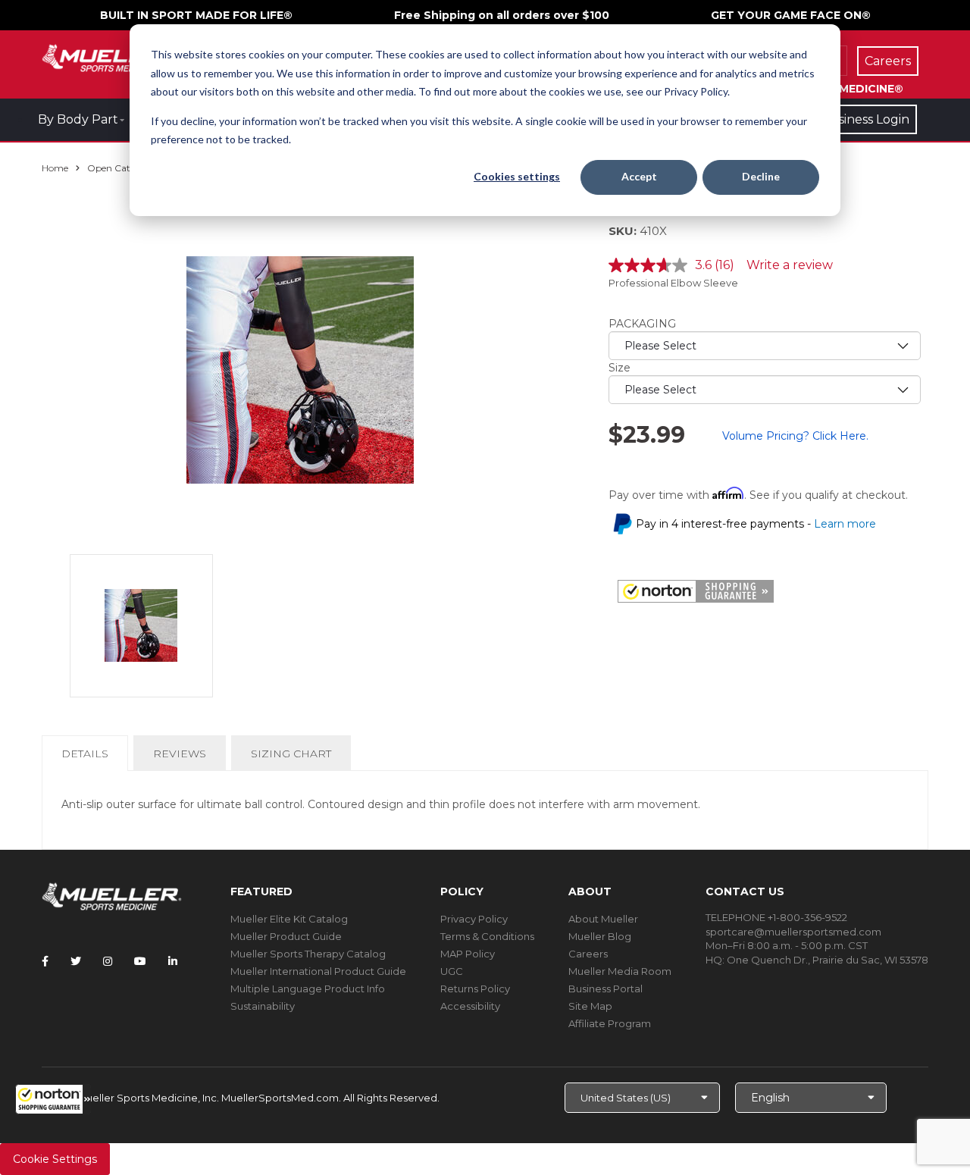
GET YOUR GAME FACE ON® (791, 15)
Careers (588, 954)
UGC (451, 971)
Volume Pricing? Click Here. (795, 436)
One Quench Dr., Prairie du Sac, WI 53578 (827, 960)
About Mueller (603, 919)
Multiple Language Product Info (307, 988)
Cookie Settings (55, 1159)
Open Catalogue (123, 168)
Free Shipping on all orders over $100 (501, 15)
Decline (761, 176)
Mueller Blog (599, 936)
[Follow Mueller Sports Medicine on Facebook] (45, 961)
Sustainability (262, 1006)
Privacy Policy (474, 919)
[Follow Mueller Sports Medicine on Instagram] (107, 961)
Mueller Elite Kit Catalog (289, 919)
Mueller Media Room (619, 971)
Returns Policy (475, 988)
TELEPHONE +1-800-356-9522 (776, 917)
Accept (639, 176)
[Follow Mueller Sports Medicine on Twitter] (75, 961)
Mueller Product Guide (286, 936)
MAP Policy (467, 954)
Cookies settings (517, 176)
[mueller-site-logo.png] (111, 56)
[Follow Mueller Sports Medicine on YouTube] (140, 961)
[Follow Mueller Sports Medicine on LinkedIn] (172, 961)
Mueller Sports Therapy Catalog (308, 954)
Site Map (590, 1006)
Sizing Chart (291, 753)
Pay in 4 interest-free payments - (756, 524)
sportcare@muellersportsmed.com (793, 932)
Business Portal (605, 988)
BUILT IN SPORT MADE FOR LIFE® (196, 15)
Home (55, 168)
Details (88, 758)
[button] (53, 1099)
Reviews (179, 753)
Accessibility (470, 1006)
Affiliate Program (609, 1023)
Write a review (789, 265)
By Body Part (78, 119)
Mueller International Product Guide (318, 971)
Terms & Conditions (487, 936)
